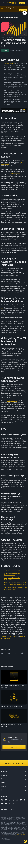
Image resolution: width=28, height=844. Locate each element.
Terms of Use (19, 834)
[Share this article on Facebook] (9, 653)
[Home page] (11, 3)
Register (22, 3)
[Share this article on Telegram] (15, 653)
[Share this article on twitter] (2, 653)
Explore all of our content (12, 763)
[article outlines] (24, 13)
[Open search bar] (17, 3)
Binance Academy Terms (12, 835)
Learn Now (23, 10)
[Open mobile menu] (26, 3)
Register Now (14, 747)
